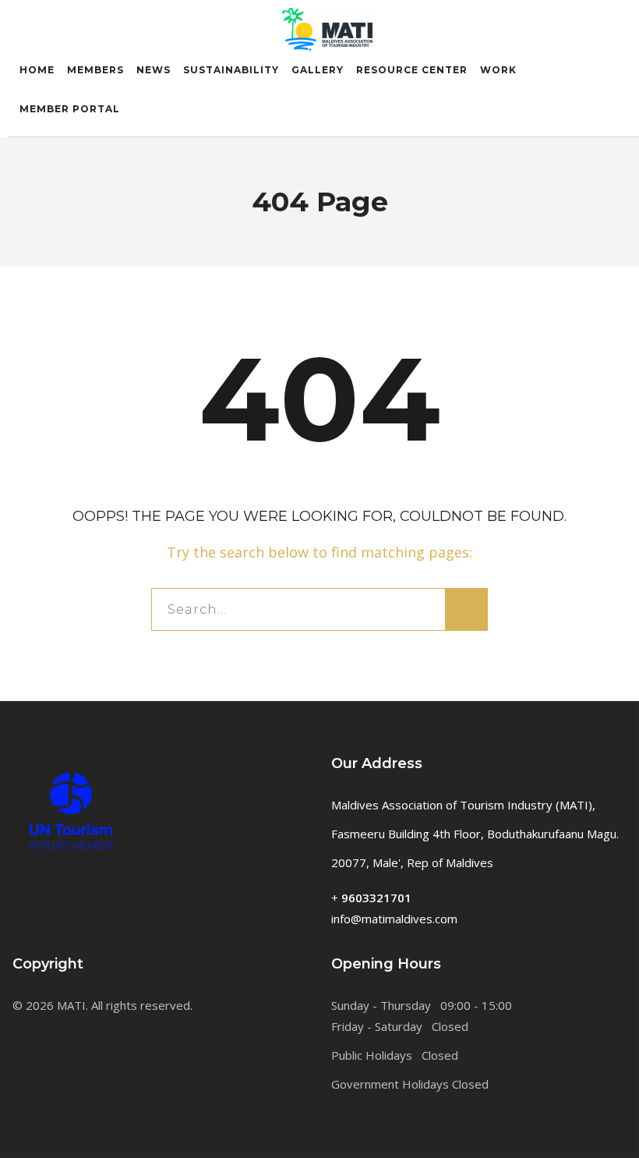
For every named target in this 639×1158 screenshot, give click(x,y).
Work (498, 70)
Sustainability (231, 70)
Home (37, 70)
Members (95, 70)
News (153, 70)
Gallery (317, 70)
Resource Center (412, 70)
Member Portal (69, 109)
